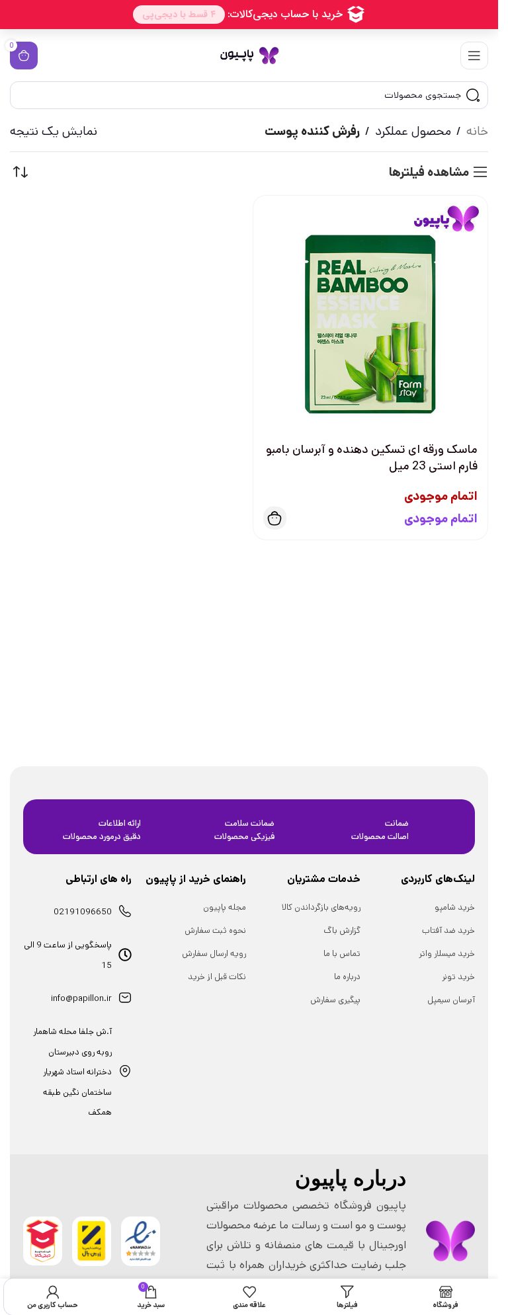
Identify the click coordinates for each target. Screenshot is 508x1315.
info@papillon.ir (81, 998)
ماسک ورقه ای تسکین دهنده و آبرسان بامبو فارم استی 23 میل (372, 458)
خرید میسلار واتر (447, 953)
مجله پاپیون (224, 907)
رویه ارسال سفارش (214, 953)
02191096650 (83, 912)
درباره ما (347, 977)
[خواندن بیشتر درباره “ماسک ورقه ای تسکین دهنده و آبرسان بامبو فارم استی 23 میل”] (274, 518)
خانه (477, 131)
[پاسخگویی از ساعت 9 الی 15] (125, 954)
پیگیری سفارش (335, 1000)
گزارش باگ (341, 930)
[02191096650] (125, 911)
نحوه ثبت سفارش (215, 930)
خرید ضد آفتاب (448, 930)
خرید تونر (458, 977)
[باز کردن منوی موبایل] (474, 55)
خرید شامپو (455, 907)
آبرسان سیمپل (451, 1000)
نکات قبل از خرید (217, 977)
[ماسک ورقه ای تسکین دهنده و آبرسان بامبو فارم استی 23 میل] (371, 313)
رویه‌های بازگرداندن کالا (321, 907)
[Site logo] (249, 55)
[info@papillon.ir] (125, 997)
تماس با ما (341, 953)
